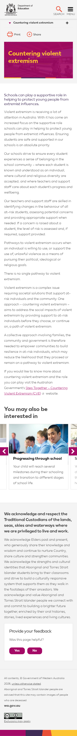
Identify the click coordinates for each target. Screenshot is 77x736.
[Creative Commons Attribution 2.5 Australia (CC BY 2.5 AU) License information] (13, 716)
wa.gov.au (12, 706)
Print (17, 34)
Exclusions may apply (17, 721)
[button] (59, 9)
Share (37, 34)
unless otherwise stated (26, 684)
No (34, 650)
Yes (17, 650)
